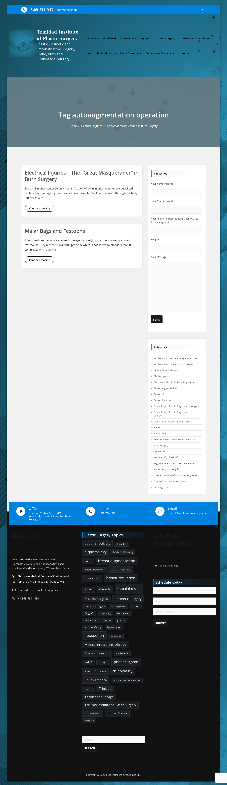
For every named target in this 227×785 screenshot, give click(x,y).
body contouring (123, 552)
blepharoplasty (96, 552)
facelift (135, 606)
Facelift (157, 427)
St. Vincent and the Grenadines (127, 680)
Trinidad (105, 688)
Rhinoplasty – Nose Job (166, 469)
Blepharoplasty (162, 376)
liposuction (94, 635)
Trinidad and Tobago (99, 697)
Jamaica (121, 620)
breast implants (121, 569)
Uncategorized (161, 487)
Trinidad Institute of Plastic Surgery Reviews (177, 475)
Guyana (107, 620)
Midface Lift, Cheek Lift (166, 457)
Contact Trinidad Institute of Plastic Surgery (116, 38)
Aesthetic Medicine (100, 53)
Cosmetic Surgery (163, 38)
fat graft (89, 613)
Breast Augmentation (165, 388)
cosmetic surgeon (96, 599)
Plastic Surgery (95, 671)
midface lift (122, 653)
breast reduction (120, 578)
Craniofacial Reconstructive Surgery (173, 421)
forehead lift (91, 620)
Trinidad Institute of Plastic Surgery (110, 705)
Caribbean (128, 588)
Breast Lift (159, 394)
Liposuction (160, 451)
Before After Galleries (196, 38)
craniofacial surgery (95, 606)
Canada (105, 589)
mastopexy (116, 636)
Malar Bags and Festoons (55, 230)
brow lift (89, 589)
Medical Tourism (97, 653)
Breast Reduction (163, 400)
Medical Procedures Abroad (105, 644)
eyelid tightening (118, 606)
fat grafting (105, 613)
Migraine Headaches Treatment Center (174, 463)
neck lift (88, 662)
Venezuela (89, 721)
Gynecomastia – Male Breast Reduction (175, 439)
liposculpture (113, 627)
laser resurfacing (93, 627)
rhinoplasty (122, 670)
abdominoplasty (97, 543)
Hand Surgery (129, 53)
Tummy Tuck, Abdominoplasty (170, 481)
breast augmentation (116, 560)
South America (96, 680)
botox (88, 561)
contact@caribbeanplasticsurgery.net (39, 590)
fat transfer (123, 613)
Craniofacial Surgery (158, 53)
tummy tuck (93, 713)
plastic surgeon (126, 661)
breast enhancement (94, 569)
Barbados (121, 544)
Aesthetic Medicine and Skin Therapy (173, 364)
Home (182, 53)
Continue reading (41, 208)
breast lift (92, 578)
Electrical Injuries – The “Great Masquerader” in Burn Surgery (119, 126)
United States (117, 713)
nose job (103, 662)
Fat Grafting (160, 433)
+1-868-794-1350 (28, 598)
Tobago (88, 689)
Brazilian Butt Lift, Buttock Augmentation (176, 382)
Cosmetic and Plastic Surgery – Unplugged (176, 406)
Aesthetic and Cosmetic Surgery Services (175, 358)
